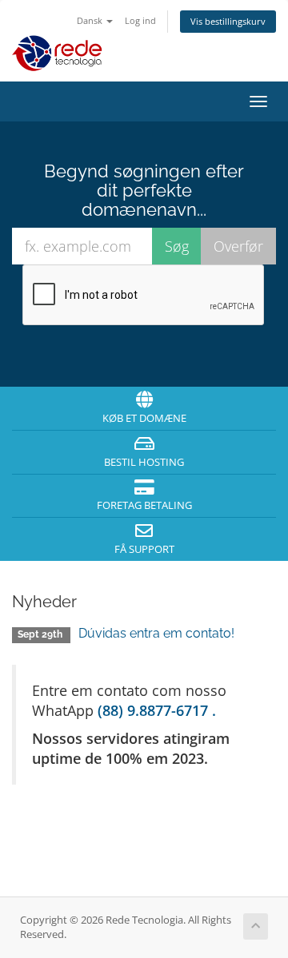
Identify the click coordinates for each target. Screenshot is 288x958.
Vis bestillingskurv (228, 21)
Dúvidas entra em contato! (156, 633)
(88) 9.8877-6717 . (157, 710)
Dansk (91, 20)
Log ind (140, 20)
